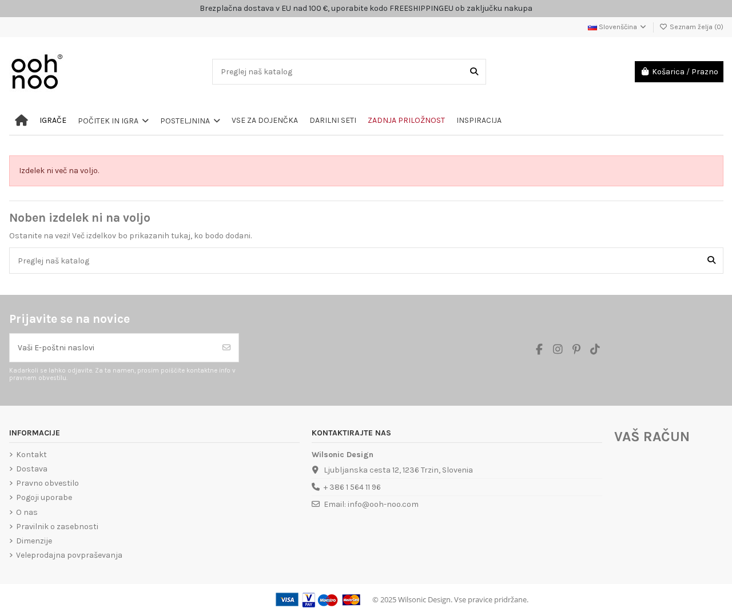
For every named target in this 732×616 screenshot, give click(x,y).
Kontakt (31, 454)
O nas (27, 512)
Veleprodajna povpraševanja (69, 555)
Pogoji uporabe (44, 497)
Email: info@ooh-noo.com (371, 504)
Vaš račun (652, 437)
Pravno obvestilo (47, 483)
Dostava (31, 469)
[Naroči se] (226, 348)
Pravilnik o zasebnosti (57, 526)
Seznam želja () (695, 27)
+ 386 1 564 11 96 (352, 487)
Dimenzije (34, 541)
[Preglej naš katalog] (474, 72)
